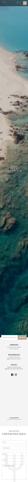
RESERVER (22, 337)
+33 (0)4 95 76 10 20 (14, 356)
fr (17, 2)
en (20, 2)
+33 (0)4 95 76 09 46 (14, 359)
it (20, 3)
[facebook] (12, 375)
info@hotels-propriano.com (14, 366)
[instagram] (16, 375)
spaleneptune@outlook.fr (14, 368)
